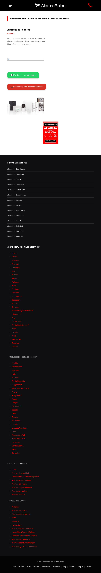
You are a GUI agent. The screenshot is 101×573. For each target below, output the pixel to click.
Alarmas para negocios (21, 514)
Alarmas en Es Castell (15, 226)
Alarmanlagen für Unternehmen (24, 546)
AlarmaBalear (58, 562)
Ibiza (14, 518)
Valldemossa (17, 367)
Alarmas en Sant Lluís (15, 231)
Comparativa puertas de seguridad (25, 477)
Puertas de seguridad (20, 473)
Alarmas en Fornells (14, 221)
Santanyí (15, 289)
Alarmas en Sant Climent (16, 169)
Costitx (15, 410)
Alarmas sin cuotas (19, 491)
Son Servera (16, 296)
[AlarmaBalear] (50, 5)
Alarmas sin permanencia (22, 487)
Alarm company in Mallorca (22, 528)
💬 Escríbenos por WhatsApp (23, 75)
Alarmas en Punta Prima (16, 210)
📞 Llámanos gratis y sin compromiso (26, 87)
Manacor (15, 260)
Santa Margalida (18, 381)
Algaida (15, 363)
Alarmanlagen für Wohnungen (23, 543)
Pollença (15, 282)
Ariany (14, 392)
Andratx (15, 303)
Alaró (14, 336)
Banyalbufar (17, 395)
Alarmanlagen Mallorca (21, 539)
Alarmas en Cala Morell (15, 184)
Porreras (15, 377)
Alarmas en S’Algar (14, 205)
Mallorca (10, 33)
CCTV (14, 469)
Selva (14, 449)
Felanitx (15, 278)
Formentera (16, 525)
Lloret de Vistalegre (19, 428)
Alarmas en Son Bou (14, 200)
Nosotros (56, 567)
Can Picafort (17, 321)
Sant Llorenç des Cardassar (22, 311)
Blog (64, 567)
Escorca (15, 417)
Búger (14, 399)
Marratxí (15, 264)
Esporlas (15, 343)
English (80, 567)
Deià (14, 413)
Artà (13, 318)
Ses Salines (16, 339)
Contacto (72, 567)
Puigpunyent (17, 385)
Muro (14, 329)
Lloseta (15, 332)
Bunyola (15, 403)
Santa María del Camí (20, 325)
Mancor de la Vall (18, 435)
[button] (94, 567)
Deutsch (89, 567)
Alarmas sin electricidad (21, 480)
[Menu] (10, 5)
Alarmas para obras (18, 29)
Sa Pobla (15, 293)
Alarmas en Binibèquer (15, 216)
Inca (13, 271)
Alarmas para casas (19, 510)
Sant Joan (16, 442)
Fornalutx (15, 424)
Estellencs (16, 421)
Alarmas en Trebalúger (15, 174)
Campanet (16, 406)
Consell (15, 347)
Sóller (14, 285)
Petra (14, 374)
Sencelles (15, 453)
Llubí (14, 431)
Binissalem (16, 314)
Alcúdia (15, 275)
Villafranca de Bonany (20, 388)
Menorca (15, 521)
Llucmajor (16, 267)
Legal (14, 567)
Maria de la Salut (18, 439)
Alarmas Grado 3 (18, 495)
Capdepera (16, 300)
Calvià (14, 257)
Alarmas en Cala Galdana (16, 190)
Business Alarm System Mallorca (24, 536)
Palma (14, 253)
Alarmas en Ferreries (15, 236)
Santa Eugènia (17, 446)
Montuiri (15, 370)
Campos (15, 307)
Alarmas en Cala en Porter (16, 195)
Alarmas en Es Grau (14, 179)
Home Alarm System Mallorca (23, 532)
